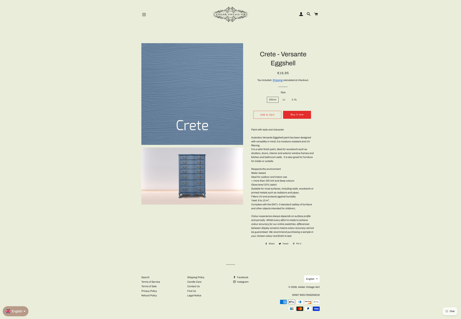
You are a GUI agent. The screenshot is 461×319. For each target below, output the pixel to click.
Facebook (242, 277)
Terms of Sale (149, 286)
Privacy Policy (149, 291)
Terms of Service (150, 281)
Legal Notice (194, 295)
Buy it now (297, 114)
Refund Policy (149, 295)
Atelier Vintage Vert (309, 287)
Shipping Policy (195, 277)
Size (283, 92)
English (310, 279)
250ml (273, 99)
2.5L (294, 99)
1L (284, 99)
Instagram (242, 281)
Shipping (278, 80)
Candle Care (194, 281)
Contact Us (193, 286)
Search (145, 277)
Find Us (191, 291)
